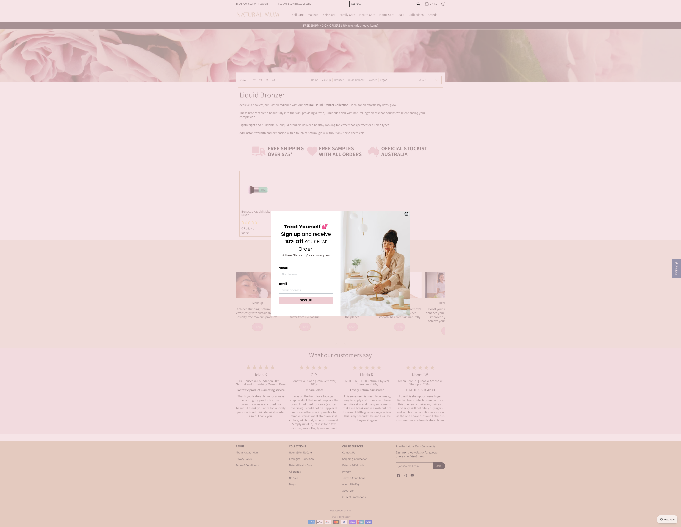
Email (283, 284)
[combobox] (383, 4)
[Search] (418, 4)
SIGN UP (306, 300)
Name (283, 268)
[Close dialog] (406, 214)
